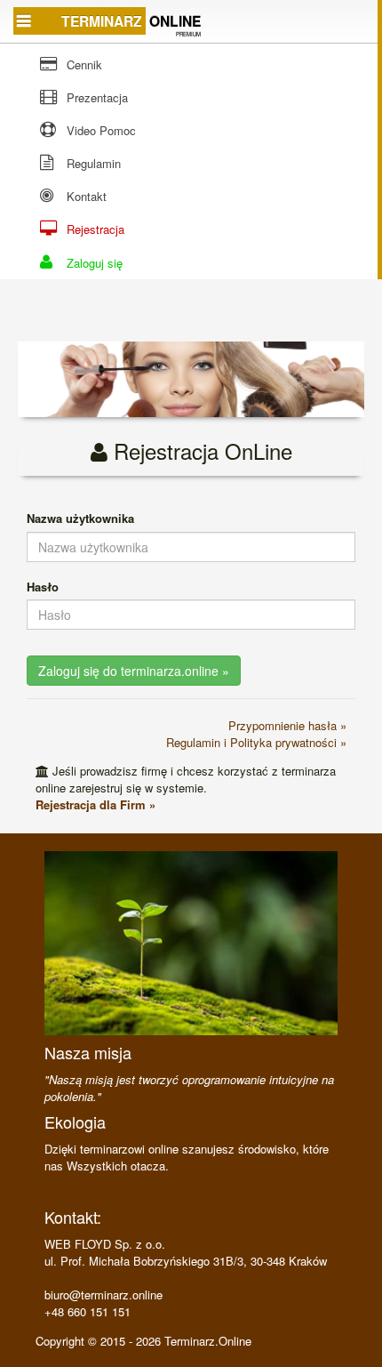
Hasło (43, 586)
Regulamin (92, 163)
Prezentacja (95, 97)
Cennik (82, 64)
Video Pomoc (99, 130)
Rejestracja (93, 229)
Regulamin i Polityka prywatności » (256, 742)
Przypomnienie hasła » (287, 725)
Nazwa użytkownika (80, 518)
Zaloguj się (93, 262)
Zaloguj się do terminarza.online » (133, 670)
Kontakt (85, 196)
